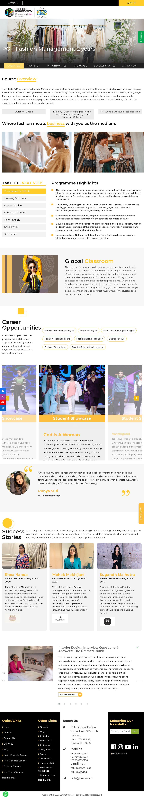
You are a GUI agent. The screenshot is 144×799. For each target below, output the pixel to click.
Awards (43, 754)
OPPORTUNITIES (57, 66)
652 (89, 768)
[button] (59, 704)
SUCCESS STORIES (104, 66)
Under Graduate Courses (15, 755)
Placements (45, 758)
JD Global (44, 736)
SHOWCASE (80, 66)
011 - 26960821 (78, 768)
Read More (68, 694)
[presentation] (6, 398)
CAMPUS (13, 3)
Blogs (42, 731)
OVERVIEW (13, 66)
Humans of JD (46, 763)
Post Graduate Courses (14, 760)
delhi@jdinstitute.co (82, 778)
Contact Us (9, 738)
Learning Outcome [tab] (15, 198)
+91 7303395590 (79, 756)
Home (6, 727)
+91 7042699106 (79, 760)
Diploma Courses (12, 766)
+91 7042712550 (79, 753)
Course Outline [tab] (13, 205)
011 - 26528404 (79, 772)
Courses (7, 732)
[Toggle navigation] (111, 3)
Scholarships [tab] (11, 227)
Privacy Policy (119, 753)
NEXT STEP (33, 66)
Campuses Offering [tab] (15, 212)
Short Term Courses (13, 772)
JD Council (44, 745)
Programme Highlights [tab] (17, 191)
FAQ (5, 749)
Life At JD (8, 744)
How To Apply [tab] (12, 219)
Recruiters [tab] (10, 234)
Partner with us (47, 775)
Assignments (46, 749)
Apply (131, 3)
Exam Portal (45, 740)
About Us (44, 727)
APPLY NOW (129, 66)
